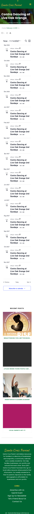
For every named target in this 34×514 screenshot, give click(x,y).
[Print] (11, 33)
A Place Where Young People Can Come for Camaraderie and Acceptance (18, 369)
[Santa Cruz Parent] (11, 4)
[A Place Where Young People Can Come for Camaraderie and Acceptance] (17, 355)
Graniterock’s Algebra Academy (17, 399)
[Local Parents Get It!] (17, 416)
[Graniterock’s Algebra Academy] (17, 385)
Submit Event (17, 493)
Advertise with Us (17, 490)
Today (17, 282)
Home (5, 22)
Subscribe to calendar (16, 288)
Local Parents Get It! (17, 430)
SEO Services (25, 513)
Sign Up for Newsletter (17, 496)
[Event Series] (19, 48)
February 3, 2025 (12, 28)
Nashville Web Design (14, 513)
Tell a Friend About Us (17, 498)
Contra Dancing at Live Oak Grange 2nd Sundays (19, 54)
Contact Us (17, 501)
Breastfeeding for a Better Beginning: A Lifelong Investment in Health (18, 338)
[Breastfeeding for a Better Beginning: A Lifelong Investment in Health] (17, 324)
